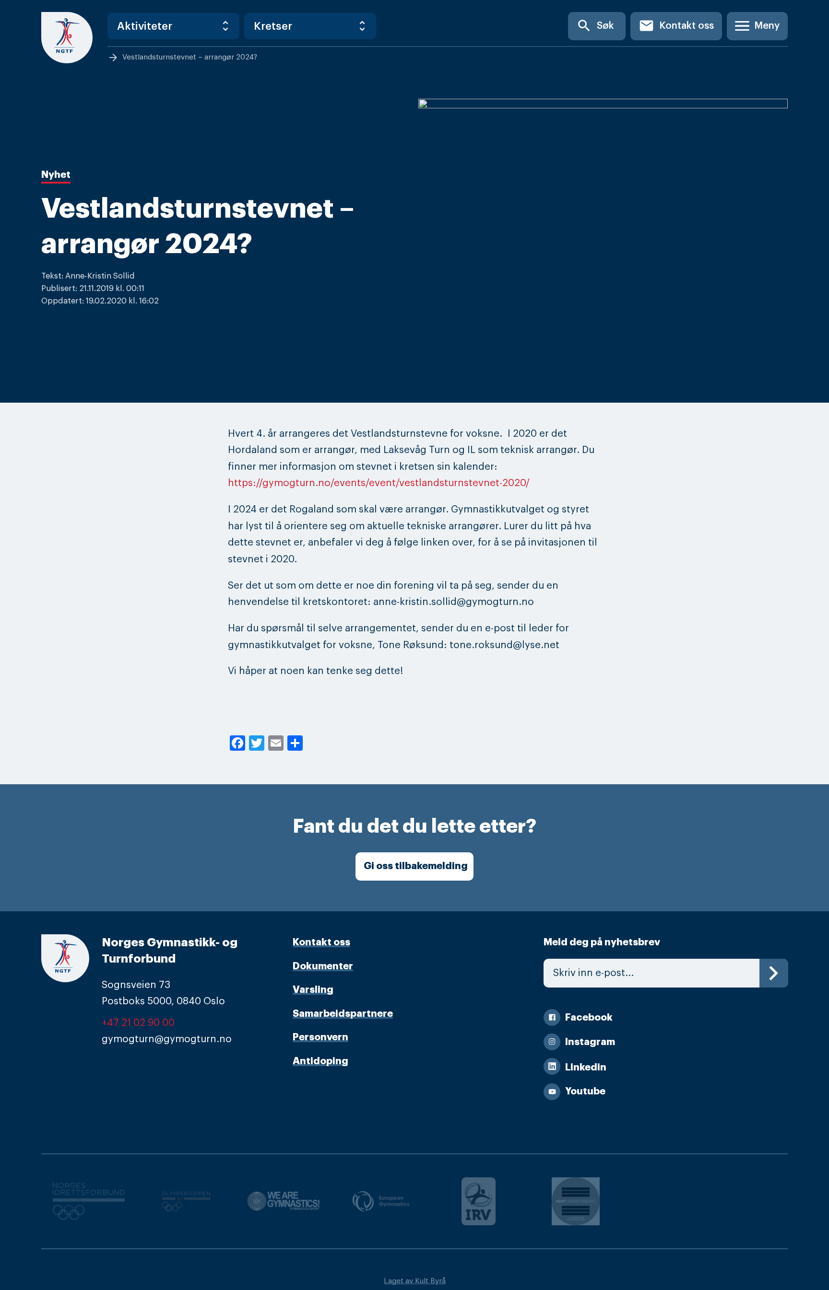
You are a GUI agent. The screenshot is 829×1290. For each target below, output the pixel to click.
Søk (595, 26)
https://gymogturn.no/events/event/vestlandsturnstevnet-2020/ (379, 483)
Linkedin (585, 1067)
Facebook (589, 1017)
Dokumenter (323, 966)
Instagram (590, 1042)
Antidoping (320, 1061)
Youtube (585, 1091)
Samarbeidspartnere (343, 1014)
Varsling (313, 990)
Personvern (320, 1037)
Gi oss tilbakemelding (416, 866)
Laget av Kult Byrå (415, 1281)
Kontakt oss (676, 26)
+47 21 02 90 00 (138, 1023)
